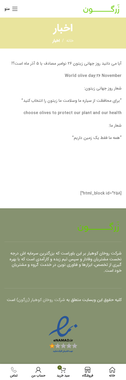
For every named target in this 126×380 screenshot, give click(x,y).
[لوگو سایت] (101, 8)
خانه (70, 40)
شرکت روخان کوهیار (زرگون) (40, 300)
